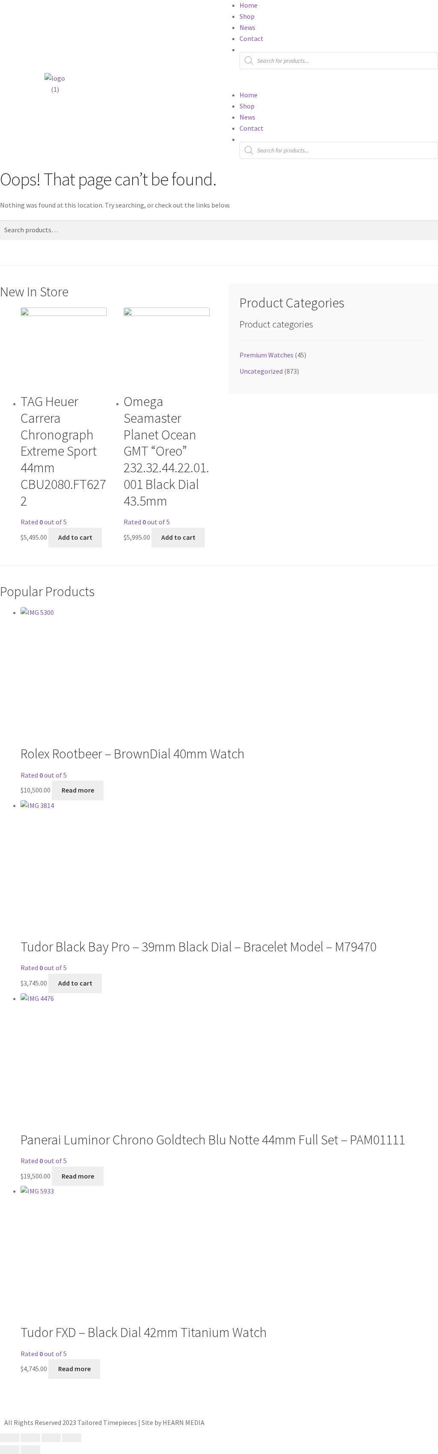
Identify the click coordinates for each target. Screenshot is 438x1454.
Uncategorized (261, 371)
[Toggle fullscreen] (30, 1438)
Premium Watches (266, 355)
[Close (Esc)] (71, 1438)
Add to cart (75, 537)
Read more (78, 790)
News (247, 27)
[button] (328, 84)
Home (248, 5)
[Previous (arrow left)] (9, 1449)
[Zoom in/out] (9, 1438)
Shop (247, 16)
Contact (251, 38)
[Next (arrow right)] (30, 1449)
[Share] (51, 1438)
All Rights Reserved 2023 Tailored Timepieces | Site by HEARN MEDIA (104, 1422)
